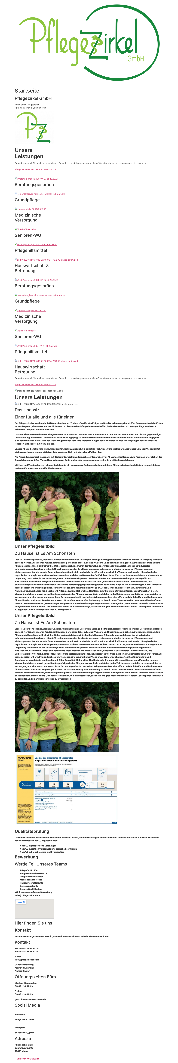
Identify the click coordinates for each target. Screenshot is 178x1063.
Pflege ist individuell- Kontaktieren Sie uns (35, 169)
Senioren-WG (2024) (28, 1058)
